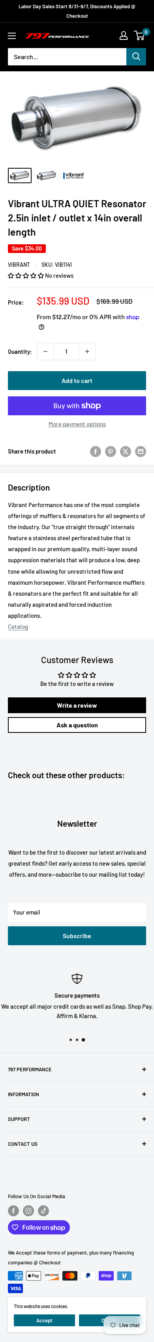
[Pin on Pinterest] (110, 451)
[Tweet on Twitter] (125, 451)
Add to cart (77, 380)
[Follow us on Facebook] (13, 1210)
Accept (44, 1320)
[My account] (124, 35)
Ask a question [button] (77, 725)
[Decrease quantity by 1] (45, 351)
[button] (26, 275)
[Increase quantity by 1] (87, 351)
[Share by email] (140, 451)
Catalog (18, 626)
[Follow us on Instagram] (28, 1210)
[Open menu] (12, 36)
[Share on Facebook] (95, 451)
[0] (140, 35)
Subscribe (77, 935)
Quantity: (20, 351)
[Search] (136, 56)
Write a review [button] (77, 705)
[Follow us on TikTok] (43, 1210)
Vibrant (19, 264)
